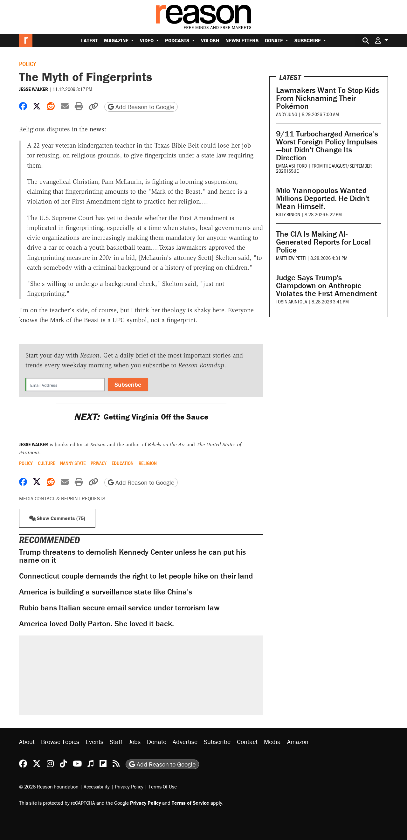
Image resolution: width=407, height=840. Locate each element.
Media (272, 742)
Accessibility (97, 786)
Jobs (135, 742)
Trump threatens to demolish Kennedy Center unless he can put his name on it (132, 556)
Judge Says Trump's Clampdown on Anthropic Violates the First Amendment (326, 285)
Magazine (117, 40)
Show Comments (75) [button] (60, 518)
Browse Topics (60, 742)
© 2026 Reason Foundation (49, 786)
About (27, 742)
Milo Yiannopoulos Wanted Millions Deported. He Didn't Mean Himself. (322, 198)
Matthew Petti (291, 257)
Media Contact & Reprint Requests (62, 498)
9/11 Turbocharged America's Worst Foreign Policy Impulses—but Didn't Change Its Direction (327, 146)
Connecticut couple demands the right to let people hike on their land (136, 576)
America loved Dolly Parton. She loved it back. (96, 623)
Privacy (99, 463)
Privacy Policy (129, 786)
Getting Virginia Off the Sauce (141, 417)
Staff (116, 742)
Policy (27, 63)
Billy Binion (288, 214)
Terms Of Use (162, 786)
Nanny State (73, 463)
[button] (381, 40)
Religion (148, 463)
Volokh (210, 40)
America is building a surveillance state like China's (105, 592)
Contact (247, 742)
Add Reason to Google (144, 107)
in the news (88, 129)
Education (123, 463)
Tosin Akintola (291, 301)
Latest (89, 40)
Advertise (185, 742)
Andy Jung (286, 114)
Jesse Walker (33, 89)
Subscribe (308, 40)
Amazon (297, 742)
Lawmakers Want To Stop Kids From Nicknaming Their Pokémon (327, 98)
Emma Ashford (291, 165)
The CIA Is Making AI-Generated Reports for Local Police (323, 242)
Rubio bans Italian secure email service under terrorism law (119, 608)
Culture (46, 463)
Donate (274, 40)
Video (147, 40)
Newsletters (242, 40)
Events (94, 742)
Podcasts (177, 40)
